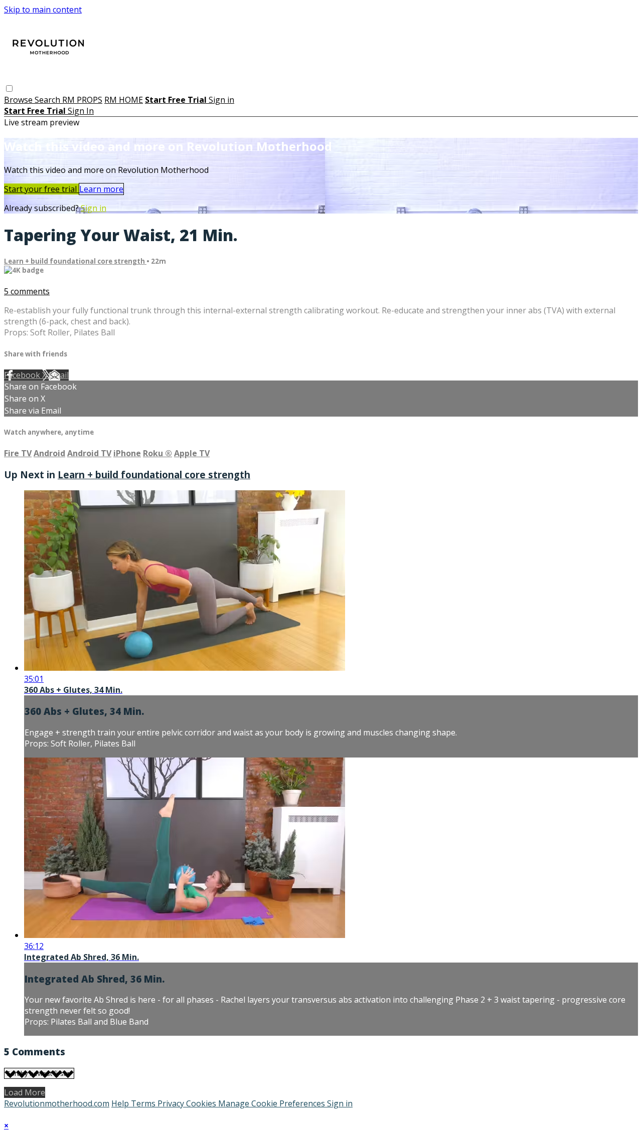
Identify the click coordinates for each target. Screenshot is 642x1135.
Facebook (23, 375)
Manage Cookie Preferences (272, 1103)
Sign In (81, 110)
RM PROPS (82, 99)
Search (48, 99)
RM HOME (123, 99)
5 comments (27, 291)
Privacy (171, 1103)
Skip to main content (43, 9)
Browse (19, 99)
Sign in (221, 99)
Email (59, 375)
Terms (144, 1103)
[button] (9, 88)
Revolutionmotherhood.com (56, 1103)
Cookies (202, 1103)
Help (121, 1103)
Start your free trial (41, 189)
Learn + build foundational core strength (75, 261)
